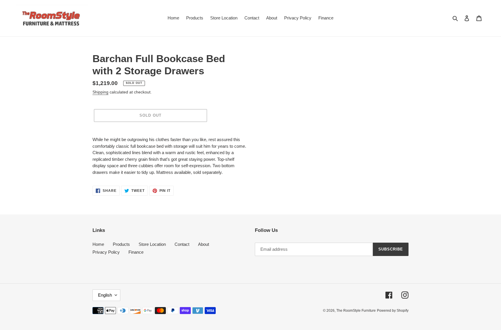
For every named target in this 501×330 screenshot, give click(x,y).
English (105, 295)
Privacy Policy (106, 252)
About (203, 244)
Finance (136, 252)
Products (121, 244)
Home (98, 244)
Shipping (100, 92)
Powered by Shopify (393, 311)
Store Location (152, 244)
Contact (182, 244)
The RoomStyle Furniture (356, 311)
